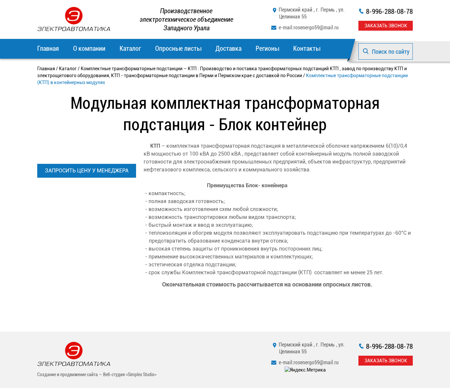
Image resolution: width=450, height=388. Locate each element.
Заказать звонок (385, 25)
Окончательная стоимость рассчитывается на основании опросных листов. (267, 284)
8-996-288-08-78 (389, 11)
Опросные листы (178, 48)
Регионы (267, 48)
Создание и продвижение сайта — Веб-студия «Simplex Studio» (96, 374)
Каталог (130, 48)
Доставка (228, 48)
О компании (89, 48)
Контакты (306, 48)
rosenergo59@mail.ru (316, 27)
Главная (48, 48)
